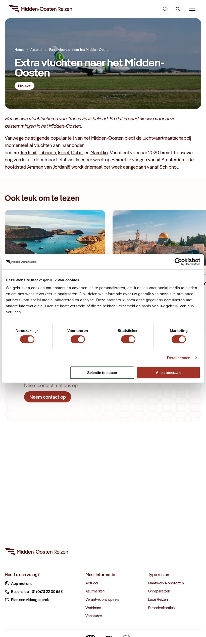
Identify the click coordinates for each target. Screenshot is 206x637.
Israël (63, 152)
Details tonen (178, 358)
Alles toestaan (168, 372)
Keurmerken (95, 590)
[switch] (78, 337)
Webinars (93, 607)
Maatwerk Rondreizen (166, 582)
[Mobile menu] (192, 9)
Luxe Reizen (158, 599)
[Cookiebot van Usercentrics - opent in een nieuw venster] (178, 262)
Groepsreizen (159, 590)
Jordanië (28, 152)
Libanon (47, 152)
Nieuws (24, 85)
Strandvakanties (161, 607)
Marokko (99, 152)
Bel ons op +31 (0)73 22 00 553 (37, 591)
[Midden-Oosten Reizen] (41, 9)
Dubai (77, 152)
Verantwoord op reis (102, 599)
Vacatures (93, 615)
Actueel (36, 49)
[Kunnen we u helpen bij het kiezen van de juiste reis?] (165, 9)
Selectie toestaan (102, 372)
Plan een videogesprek (30, 599)
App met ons (21, 583)
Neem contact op (47, 397)
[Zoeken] (178, 9)
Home (19, 49)
